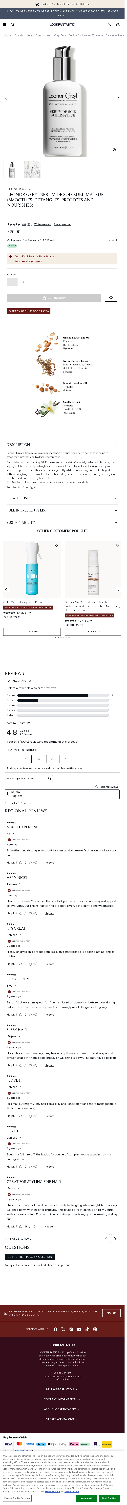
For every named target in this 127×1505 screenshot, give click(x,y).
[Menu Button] (4, 24)
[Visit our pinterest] (95, 1329)
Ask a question (62, 224)
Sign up (111, 1313)
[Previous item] (6, 589)
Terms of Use (71, 1491)
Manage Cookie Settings (17, 1498)
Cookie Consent (62, 1373)
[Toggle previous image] (6, 98)
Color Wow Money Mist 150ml (22, 602)
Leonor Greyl (34, 35)
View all (113, 240)
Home (7, 35)
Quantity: (14, 274)
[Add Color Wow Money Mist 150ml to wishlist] (56, 545)
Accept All (86, 1498)
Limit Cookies (109, 1498)
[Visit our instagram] (71, 1329)
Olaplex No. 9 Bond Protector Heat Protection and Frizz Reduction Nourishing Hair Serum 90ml (92, 606)
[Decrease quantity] (12, 282)
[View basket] (118, 24)
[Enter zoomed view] (115, 150)
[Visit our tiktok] (87, 1329)
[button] (62, 216)
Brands (19, 35)
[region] (62, 1478)
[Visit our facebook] (55, 1329)
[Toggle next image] (118, 98)
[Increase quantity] (34, 282)
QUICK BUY (32, 631)
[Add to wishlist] (111, 298)
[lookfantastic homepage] (62, 24)
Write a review (42, 224)
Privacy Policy (52, 1491)
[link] (109, 24)
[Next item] (118, 589)
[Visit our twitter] (63, 1329)
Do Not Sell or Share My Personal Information (62, 1378)
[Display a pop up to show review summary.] (30, 612)
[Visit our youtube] (79, 1329)
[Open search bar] (13, 24)
